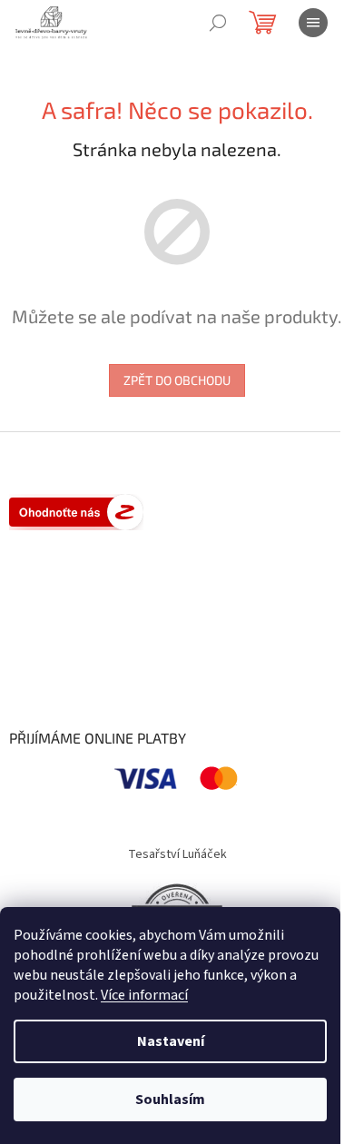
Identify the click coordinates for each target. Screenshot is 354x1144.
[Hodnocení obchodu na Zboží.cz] (76, 512)
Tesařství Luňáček (177, 854)
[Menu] (313, 23)
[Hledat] (218, 23)
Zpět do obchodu (177, 380)
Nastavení (170, 1041)
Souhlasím (170, 1099)
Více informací (144, 995)
